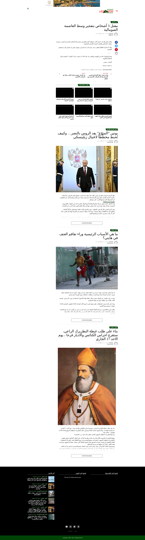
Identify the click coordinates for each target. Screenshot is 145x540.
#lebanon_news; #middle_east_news (91, 69)
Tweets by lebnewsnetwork (72, 477)
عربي (75, 531)
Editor (110, 35)
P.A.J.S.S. (109, 142)
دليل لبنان (70, 531)
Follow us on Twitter (109, 201)
